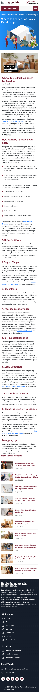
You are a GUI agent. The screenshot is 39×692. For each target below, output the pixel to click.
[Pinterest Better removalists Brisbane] (12, 679)
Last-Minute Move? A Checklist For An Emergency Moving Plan (26, 546)
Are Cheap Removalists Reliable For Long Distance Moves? (26, 488)
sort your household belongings (13, 386)
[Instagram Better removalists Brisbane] (17, 679)
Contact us (10, 633)
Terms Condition (12, 640)
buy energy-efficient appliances (19, 432)
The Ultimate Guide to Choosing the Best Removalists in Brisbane (26, 476)
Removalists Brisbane (13, 650)
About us (9, 622)
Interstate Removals (13, 658)
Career (8, 636)
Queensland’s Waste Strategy (13, 121)
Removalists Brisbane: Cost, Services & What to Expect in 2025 (25, 464)
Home (3, 15)
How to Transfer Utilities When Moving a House (25, 534)
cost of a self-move (24, 331)
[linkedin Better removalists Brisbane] (22, 679)
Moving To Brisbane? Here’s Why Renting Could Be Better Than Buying (26, 569)
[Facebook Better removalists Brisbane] (3, 679)
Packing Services (12, 654)
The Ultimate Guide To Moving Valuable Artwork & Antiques (25, 499)
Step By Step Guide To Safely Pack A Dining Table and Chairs (26, 558)
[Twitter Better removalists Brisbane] (8, 679)
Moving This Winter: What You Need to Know (25, 511)
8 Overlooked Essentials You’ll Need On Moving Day (25, 523)
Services (9, 629)
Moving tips (12, 15)
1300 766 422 (9, 673)
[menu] (35, 8)
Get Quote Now (10, 8)
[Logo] (10, 3)
